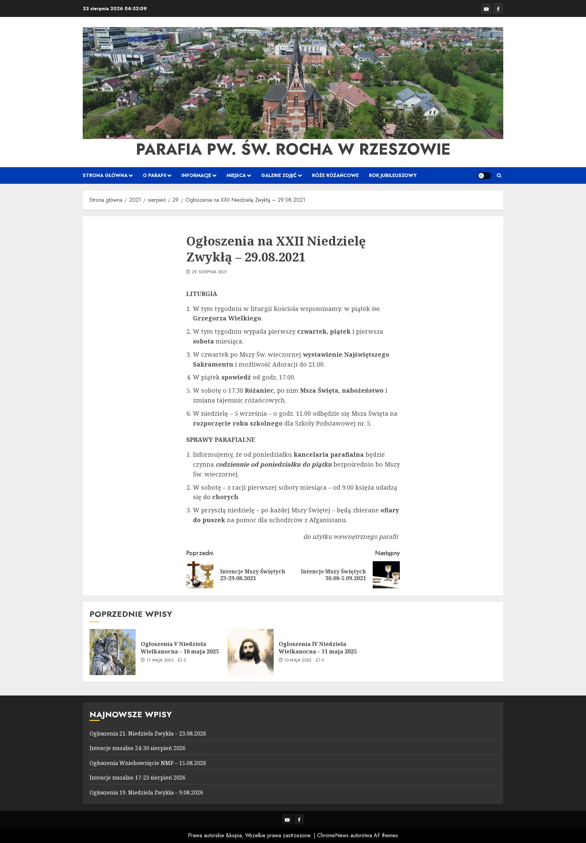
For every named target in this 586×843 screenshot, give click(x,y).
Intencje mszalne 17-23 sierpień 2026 (137, 777)
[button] (499, 175)
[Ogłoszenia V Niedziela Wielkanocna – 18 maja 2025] (113, 652)
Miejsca (236, 175)
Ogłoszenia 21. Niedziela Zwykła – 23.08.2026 (148, 733)
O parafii (154, 175)
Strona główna (105, 175)
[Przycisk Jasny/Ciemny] (484, 175)
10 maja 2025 (297, 660)
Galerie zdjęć (279, 175)
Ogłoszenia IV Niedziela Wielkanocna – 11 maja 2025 (318, 647)
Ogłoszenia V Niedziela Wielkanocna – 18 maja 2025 (180, 647)
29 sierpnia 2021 (210, 272)
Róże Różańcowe (335, 175)
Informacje (196, 175)
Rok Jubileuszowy (393, 175)
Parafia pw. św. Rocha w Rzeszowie (293, 149)
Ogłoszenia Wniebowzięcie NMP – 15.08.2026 (148, 763)
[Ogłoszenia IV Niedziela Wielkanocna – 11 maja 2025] (251, 652)
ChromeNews (333, 835)
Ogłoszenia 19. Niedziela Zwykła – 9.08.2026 (146, 792)
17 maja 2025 (159, 660)
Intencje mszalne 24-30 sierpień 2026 (137, 748)
